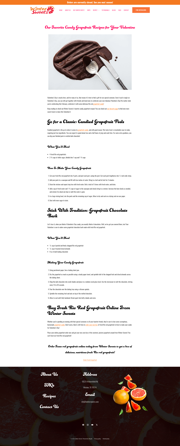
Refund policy (106, 439)
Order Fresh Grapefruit (90, 359)
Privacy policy (97, 439)
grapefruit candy (83, 129)
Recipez (49, 397)
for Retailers (141, 10)
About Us (49, 376)
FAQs (49, 387)
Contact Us (49, 408)
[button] (96, 10)
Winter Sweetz (78, 439)
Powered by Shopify (87, 439)
